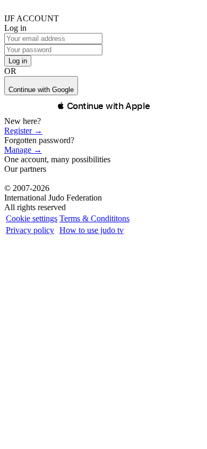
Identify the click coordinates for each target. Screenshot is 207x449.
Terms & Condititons (94, 218)
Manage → (23, 149)
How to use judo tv (91, 230)
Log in (17, 61)
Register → (23, 130)
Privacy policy (30, 230)
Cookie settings (31, 218)
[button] (103, 106)
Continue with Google (41, 90)
